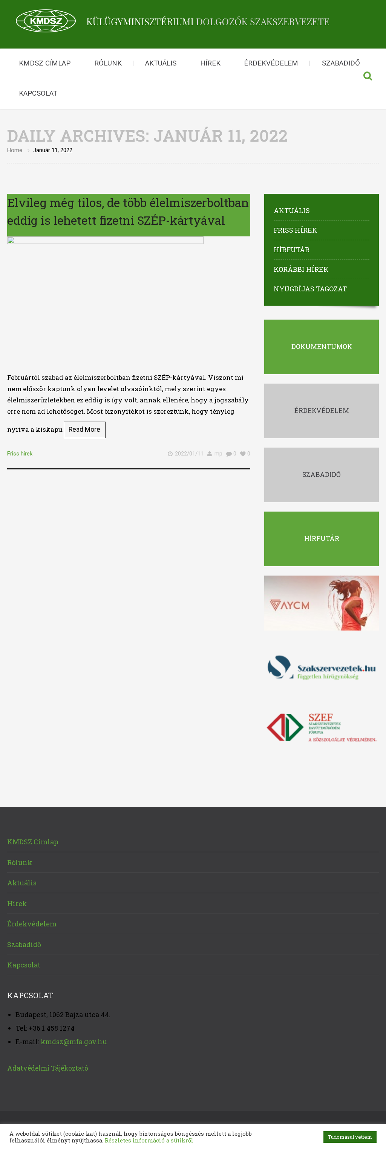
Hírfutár (291, 249)
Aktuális (160, 63)
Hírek (210, 63)
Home (14, 150)
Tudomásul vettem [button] (350, 1136)
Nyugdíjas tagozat (310, 288)
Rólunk (108, 63)
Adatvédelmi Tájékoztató (47, 1068)
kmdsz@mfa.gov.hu (74, 1041)
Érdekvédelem (271, 63)
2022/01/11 (189, 453)
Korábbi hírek (301, 269)
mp (218, 453)
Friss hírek (19, 453)
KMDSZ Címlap (44, 63)
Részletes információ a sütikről (149, 1140)
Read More (84, 429)
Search (367, 78)
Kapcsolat (38, 93)
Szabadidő (341, 63)
